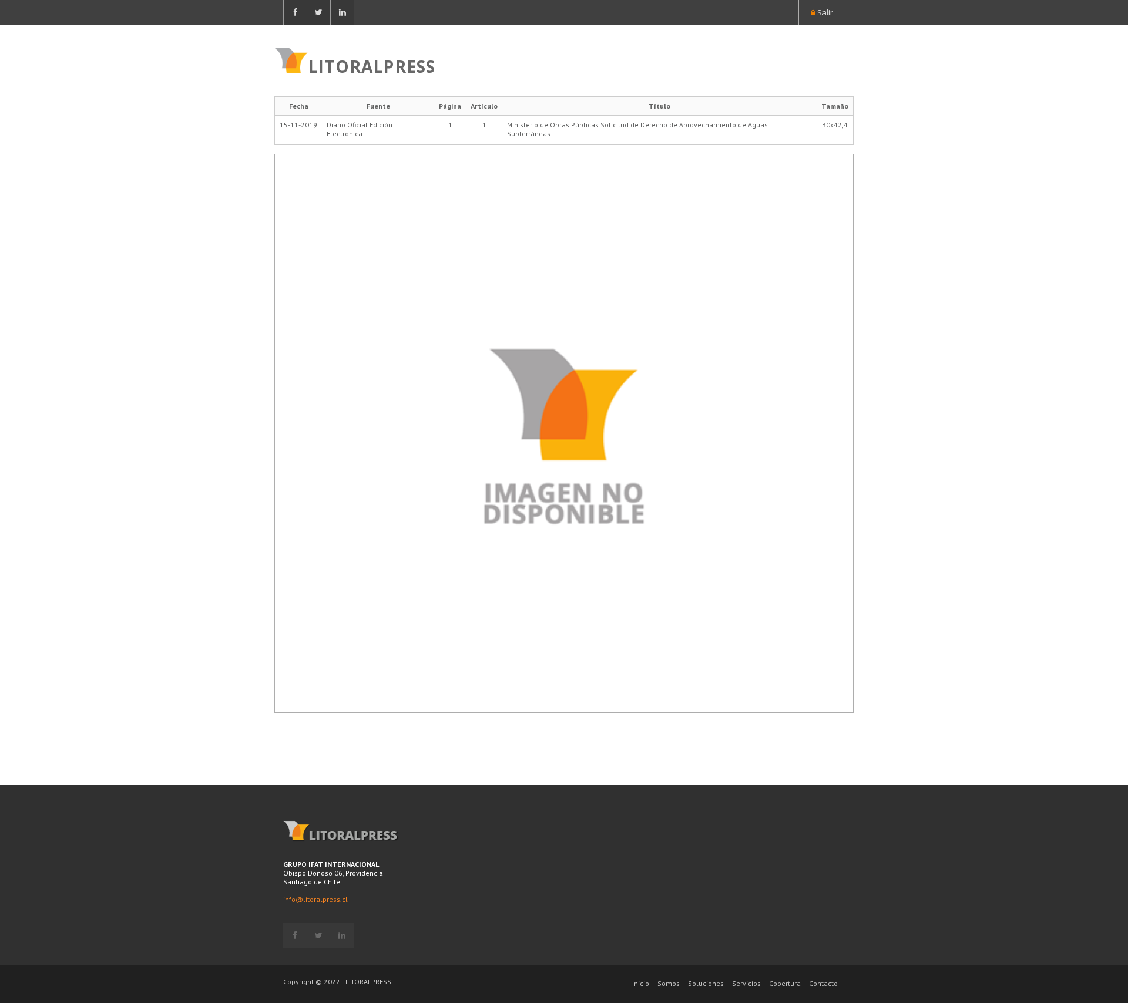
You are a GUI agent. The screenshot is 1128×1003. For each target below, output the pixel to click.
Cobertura (785, 983)
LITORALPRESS (371, 65)
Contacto (823, 983)
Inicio (640, 983)
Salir (824, 12)
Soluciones (706, 983)
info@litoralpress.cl (315, 899)
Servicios (746, 983)
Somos (668, 983)
